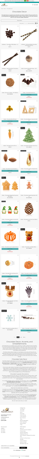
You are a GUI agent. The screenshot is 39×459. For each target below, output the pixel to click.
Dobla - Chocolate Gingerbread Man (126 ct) (29, 196)
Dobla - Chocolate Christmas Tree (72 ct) (29, 145)
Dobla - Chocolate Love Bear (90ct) (29, 246)
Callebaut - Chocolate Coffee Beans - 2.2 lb (10, 45)
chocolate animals (5, 363)
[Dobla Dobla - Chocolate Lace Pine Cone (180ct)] (29, 209)
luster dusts (24, 396)
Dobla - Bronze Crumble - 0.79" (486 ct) (10, 92)
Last (21, 337)
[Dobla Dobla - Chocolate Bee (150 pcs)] (10, 109)
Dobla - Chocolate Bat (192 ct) (29, 92)
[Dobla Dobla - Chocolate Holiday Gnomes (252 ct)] (10, 209)
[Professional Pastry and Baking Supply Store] (4, 4)
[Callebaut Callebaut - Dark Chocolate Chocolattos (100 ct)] (10, 58)
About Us (22, 428)
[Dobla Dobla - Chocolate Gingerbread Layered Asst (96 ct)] (10, 185)
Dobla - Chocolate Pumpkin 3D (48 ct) (29, 273)
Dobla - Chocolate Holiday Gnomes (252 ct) (10, 220)
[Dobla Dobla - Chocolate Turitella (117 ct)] (29, 318)
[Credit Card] (19, 457)
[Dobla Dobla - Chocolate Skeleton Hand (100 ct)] (29, 291)
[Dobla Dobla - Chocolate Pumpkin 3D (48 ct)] (29, 263)
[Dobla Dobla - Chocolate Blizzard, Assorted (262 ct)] (29, 109)
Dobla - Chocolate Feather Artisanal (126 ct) (29, 169)
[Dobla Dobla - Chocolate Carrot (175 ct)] (10, 135)
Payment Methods (24, 432)
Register (2, 428)
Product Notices (23, 440)
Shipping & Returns (24, 433)
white (25, 364)
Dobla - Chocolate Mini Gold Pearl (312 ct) (10, 274)
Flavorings (22, 413)
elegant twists (13, 363)
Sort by (26, 23)
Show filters (19, 20)
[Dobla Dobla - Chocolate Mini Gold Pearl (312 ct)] (10, 263)
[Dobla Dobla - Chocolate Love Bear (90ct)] (29, 237)
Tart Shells (22, 409)
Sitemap (21, 439)
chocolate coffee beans (27, 362)
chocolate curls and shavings (10, 396)
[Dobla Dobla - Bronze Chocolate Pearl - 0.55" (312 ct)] (29, 58)
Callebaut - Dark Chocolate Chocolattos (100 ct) (10, 69)
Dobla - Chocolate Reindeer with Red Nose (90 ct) (10, 301)
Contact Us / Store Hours (25, 438)
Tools (21, 419)
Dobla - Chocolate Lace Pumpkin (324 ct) (10, 246)
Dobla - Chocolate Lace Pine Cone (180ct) (29, 219)
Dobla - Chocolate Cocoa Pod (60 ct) (10, 168)
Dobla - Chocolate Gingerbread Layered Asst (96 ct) (10, 196)
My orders (3, 429)
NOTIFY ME (29, 94)
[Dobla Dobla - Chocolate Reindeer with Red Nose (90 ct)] (10, 291)
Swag (21, 424)
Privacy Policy (23, 431)
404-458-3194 (3, 418)
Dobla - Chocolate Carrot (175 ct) (10, 145)
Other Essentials (23, 421)
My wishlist (3, 432)
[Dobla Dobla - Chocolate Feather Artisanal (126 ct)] (29, 159)
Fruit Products (23, 416)
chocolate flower (23, 384)
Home (2, 8)
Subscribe (23, 447)
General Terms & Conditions (25, 429)
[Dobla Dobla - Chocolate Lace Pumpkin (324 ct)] (10, 237)
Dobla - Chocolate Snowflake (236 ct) (10, 328)
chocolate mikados (19, 390)
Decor (5, 8)
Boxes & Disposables (24, 420)
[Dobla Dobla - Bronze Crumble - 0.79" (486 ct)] (10, 82)
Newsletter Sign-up (24, 443)
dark (19, 364)
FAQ (21, 436)
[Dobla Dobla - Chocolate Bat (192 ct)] (29, 82)
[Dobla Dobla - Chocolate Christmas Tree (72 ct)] (29, 135)
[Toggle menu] (37, 5)
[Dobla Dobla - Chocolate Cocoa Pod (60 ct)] (10, 159)
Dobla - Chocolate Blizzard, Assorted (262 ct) (29, 120)
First (18, 337)
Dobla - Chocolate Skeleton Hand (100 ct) (29, 301)
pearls (26, 390)
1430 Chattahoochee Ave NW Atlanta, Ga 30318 (6, 415)
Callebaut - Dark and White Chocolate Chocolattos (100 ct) (29, 45)
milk (21, 364)
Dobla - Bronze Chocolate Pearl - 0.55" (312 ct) (29, 69)
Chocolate (22, 410)
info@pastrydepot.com (5, 417)
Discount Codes (23, 442)
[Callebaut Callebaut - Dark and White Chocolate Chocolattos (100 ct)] (29, 34)
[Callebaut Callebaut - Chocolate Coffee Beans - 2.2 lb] (10, 34)
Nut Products (23, 417)
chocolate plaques (32, 395)
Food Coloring (23, 415)
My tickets (3, 431)
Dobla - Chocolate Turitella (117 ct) (29, 328)
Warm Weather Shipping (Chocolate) (27, 435)
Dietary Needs (23, 423)
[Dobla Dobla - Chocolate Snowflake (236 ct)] (10, 318)
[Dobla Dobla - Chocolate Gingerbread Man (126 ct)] (29, 185)
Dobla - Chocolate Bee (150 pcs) (10, 119)
